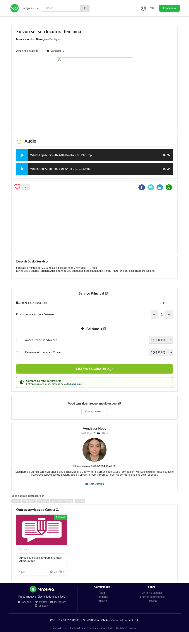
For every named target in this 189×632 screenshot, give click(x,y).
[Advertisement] (94, 224)
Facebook (26, 602)
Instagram (60, 602)
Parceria (152, 600)
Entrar (151, 8)
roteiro (80, 501)
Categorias (28, 8)
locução (42, 501)
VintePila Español (152, 592)
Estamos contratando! (152, 596)
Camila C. (86, 433)
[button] (22, 155)
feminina (29, 501)
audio (16, 501)
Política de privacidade (101, 628)
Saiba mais (76, 384)
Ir (85, 8)
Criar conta (169, 8)
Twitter (43, 602)
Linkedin (43, 605)
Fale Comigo (96, 483)
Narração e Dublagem (48, 39)
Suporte (102, 600)
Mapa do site (60, 628)
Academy (102, 596)
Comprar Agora (94, 369)
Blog (102, 592)
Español (132, 628)
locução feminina (62, 501)
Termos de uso (78, 628)
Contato (120, 628)
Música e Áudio (25, 39)
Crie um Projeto (94, 411)
